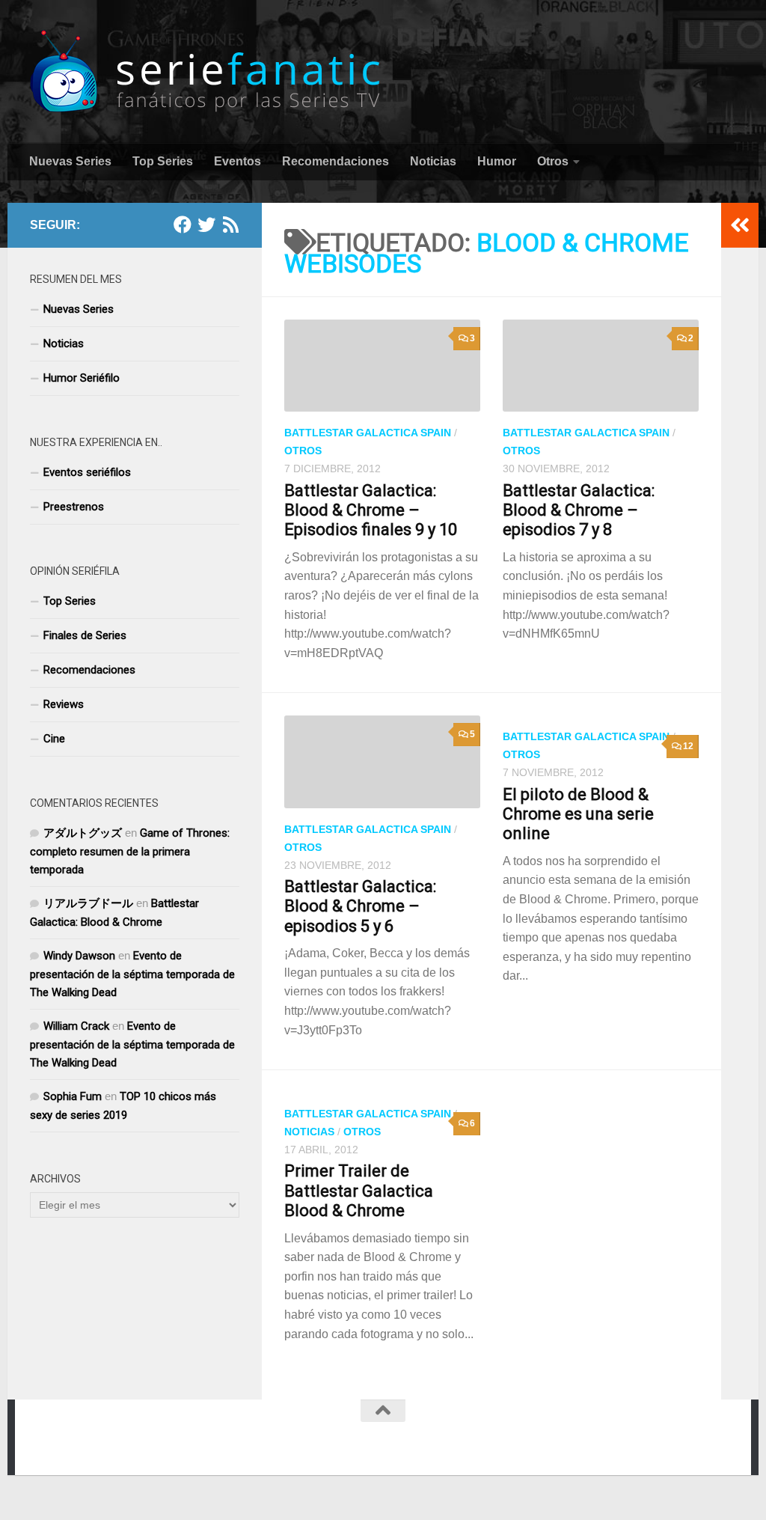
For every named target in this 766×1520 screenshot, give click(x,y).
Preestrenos (73, 506)
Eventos (237, 161)
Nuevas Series (70, 161)
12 (688, 746)
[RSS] (230, 225)
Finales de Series (84, 635)
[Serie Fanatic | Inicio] (207, 71)
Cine (54, 738)
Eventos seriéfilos (87, 472)
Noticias (433, 161)
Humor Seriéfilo (81, 378)
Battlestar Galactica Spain (367, 433)
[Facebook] (183, 225)
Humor (496, 161)
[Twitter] (206, 225)
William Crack (76, 1026)
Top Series (162, 161)
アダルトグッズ (82, 833)
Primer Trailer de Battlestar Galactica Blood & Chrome (358, 1191)
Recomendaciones (335, 161)
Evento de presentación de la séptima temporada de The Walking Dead (132, 974)
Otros (553, 161)
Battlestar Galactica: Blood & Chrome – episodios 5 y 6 (360, 906)
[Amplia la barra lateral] (740, 225)
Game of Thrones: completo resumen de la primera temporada (130, 851)
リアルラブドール (88, 903)
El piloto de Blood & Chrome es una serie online (578, 814)
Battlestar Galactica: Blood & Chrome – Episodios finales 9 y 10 (370, 510)
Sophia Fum (72, 1096)
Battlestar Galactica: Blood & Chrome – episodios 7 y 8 (579, 510)
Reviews (63, 704)
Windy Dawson (79, 955)
